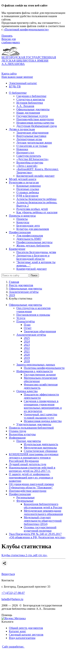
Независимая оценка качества (43, 421)
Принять (6, 35)
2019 (12, 295)
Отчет (27, 328)
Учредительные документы (33, 424)
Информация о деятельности (34, 371)
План (27, 324)
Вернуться (8, 574)
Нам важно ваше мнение (17, 76)
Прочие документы (28, 441)
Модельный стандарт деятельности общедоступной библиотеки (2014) (43, 521)
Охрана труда (17, 431)
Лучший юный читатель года (27, 464)
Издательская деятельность (41, 444)
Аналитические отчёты (24, 291)
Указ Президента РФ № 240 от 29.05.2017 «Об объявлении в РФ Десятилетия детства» (37, 535)
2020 (27, 354)
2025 (27, 338)
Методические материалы (40, 447)
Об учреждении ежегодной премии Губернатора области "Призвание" (31, 486)
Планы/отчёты (25, 321)
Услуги (20, 318)
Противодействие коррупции (27, 490)
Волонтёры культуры (22, 434)
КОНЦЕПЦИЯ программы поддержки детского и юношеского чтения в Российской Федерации (33, 457)
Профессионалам (20, 494)
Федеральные (25, 500)
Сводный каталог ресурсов (26, 634)
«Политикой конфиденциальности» (26, 29)
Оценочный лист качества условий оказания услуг (40, 416)
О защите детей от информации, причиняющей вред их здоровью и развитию (31, 477)
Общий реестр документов (26, 627)
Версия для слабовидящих (10, 40)
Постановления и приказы (33, 314)
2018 (27, 361)
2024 (27, 341)
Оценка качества (27, 391)
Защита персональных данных (35, 364)
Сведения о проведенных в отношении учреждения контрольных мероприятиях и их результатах (43, 406)
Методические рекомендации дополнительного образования (43, 512)
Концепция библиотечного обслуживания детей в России (43, 506)
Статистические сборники (40, 451)
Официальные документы (25, 288)
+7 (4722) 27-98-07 (13, 592)
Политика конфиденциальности (44, 367)
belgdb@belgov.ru (12, 599)
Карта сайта (9, 73)
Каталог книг (17, 631)
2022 (27, 348)
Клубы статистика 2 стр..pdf (24, 555)
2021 (27, 351)
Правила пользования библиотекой (31, 427)
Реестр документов (21, 285)
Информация (17, 437)
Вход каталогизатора (22, 637)
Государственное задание (40, 374)
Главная (14, 281)
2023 (27, 344)
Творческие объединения (40, 331)
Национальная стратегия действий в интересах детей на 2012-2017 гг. (32, 469)
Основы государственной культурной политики (40, 529)
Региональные (25, 497)
